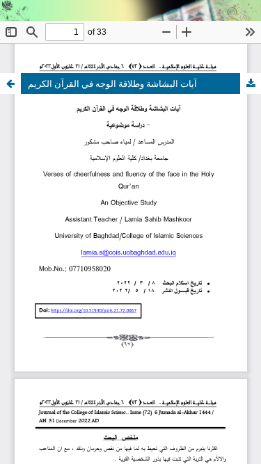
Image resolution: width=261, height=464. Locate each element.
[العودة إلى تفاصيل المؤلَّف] (10, 83)
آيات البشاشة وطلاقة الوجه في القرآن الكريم (112, 83)
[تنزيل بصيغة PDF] (250, 83)
